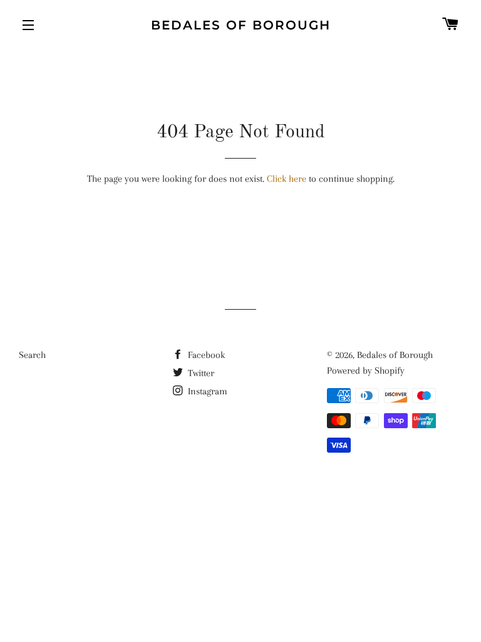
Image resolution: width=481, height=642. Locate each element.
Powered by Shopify (366, 370)
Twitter (199, 373)
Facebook (205, 354)
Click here (286, 178)
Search (32, 354)
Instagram (206, 391)
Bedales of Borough (241, 25)
